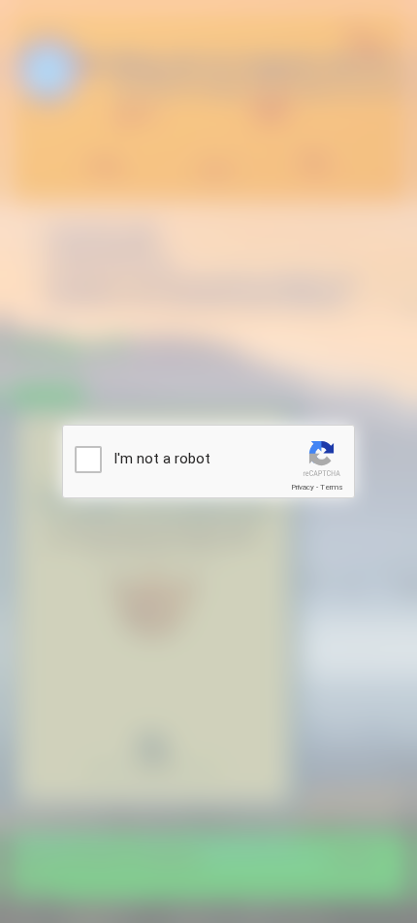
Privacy (302, 487)
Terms (331, 487)
